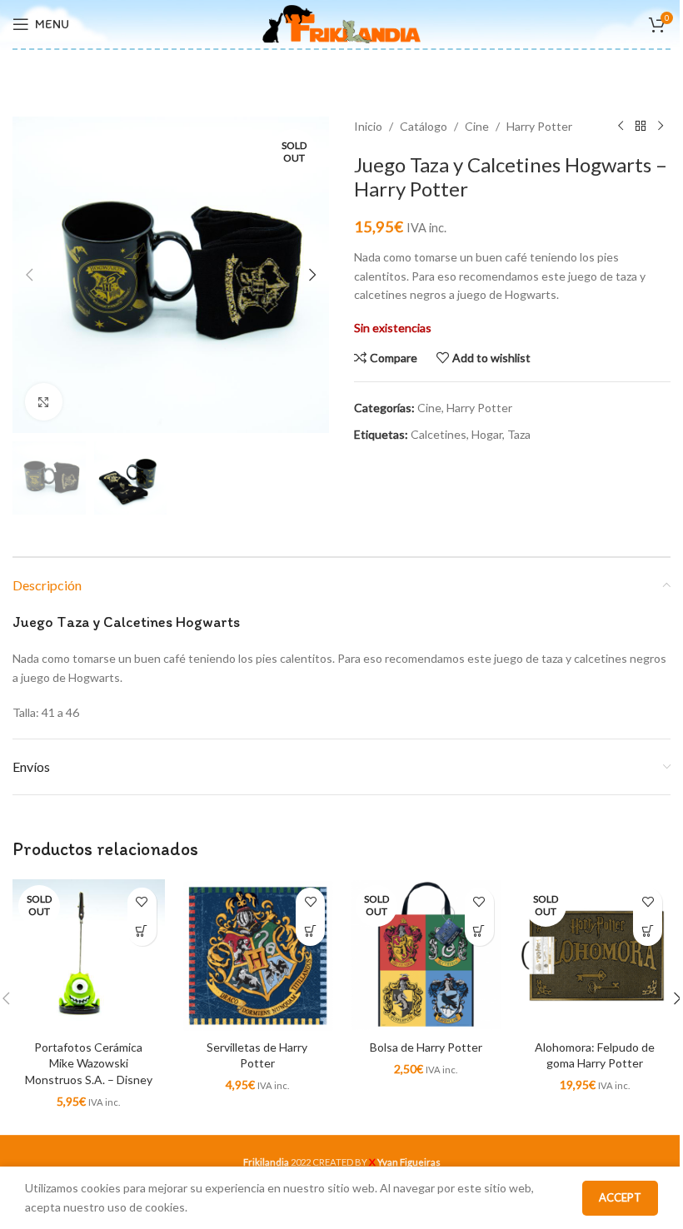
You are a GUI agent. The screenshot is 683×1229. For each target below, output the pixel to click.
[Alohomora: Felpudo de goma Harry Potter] (595, 955)
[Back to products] (641, 127)
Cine (477, 126)
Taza (519, 434)
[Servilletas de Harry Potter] (258, 955)
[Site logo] (341, 23)
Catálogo (423, 126)
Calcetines (438, 434)
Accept (620, 1197)
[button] (29, 274)
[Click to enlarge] (43, 401)
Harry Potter (539, 126)
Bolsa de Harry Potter (426, 1047)
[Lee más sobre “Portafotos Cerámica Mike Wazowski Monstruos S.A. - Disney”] (142, 931)
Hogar (486, 434)
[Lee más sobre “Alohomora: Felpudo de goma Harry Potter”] (647, 931)
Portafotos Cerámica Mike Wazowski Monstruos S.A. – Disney (88, 1063)
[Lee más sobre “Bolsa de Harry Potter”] (479, 931)
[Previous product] (621, 127)
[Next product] (661, 127)
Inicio (368, 126)
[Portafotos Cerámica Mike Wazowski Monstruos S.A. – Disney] (88, 955)
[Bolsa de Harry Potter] (426, 955)
